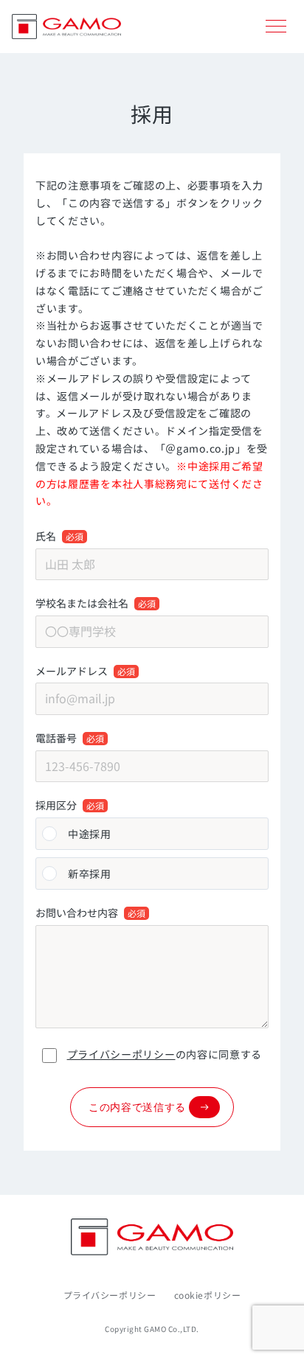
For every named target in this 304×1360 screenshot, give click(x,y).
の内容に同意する (164, 1054)
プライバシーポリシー (121, 1054)
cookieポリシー (207, 1294)
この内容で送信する (137, 1107)
